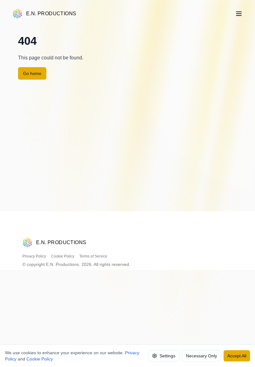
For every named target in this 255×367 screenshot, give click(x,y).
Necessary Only (201, 355)
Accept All (236, 355)
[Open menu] (239, 13)
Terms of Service (93, 256)
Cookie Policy (62, 256)
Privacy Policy (34, 256)
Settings (167, 355)
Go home (32, 73)
